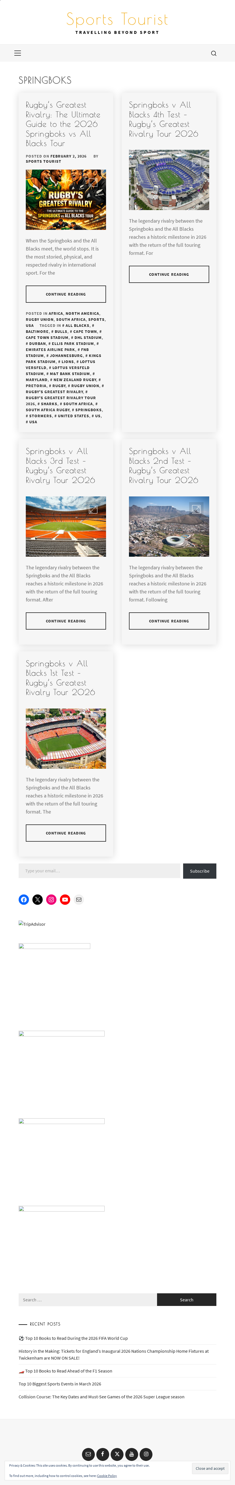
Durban (37, 343)
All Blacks (77, 325)
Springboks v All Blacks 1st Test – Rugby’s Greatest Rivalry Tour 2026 (60, 678)
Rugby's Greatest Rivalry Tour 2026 (61, 400)
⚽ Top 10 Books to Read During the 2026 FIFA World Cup (73, 1338)
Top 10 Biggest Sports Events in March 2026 (60, 1384)
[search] (214, 53)
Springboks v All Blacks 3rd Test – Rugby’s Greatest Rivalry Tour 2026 (60, 465)
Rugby (58, 385)
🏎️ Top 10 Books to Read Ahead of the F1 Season (65, 1371)
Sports (96, 319)
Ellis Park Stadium (73, 343)
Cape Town (85, 331)
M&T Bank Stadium (70, 373)
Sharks (49, 403)
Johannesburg (66, 355)
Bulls (61, 331)
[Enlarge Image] (93, 182)
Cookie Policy (107, 1476)
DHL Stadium (88, 337)
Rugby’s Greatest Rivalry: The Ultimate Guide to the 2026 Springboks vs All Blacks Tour (63, 124)
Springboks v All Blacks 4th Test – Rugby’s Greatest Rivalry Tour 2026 (164, 119)
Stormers (40, 415)
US (98, 415)
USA (30, 325)
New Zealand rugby (75, 379)
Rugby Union (40, 319)
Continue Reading (66, 294)
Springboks (88, 409)
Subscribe (199, 871)
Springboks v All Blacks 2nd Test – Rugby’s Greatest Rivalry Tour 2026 (164, 465)
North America (82, 313)
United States (73, 415)
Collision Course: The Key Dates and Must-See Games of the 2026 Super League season (102, 1396)
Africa (56, 313)
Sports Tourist (117, 18)
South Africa (71, 319)
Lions (68, 361)
